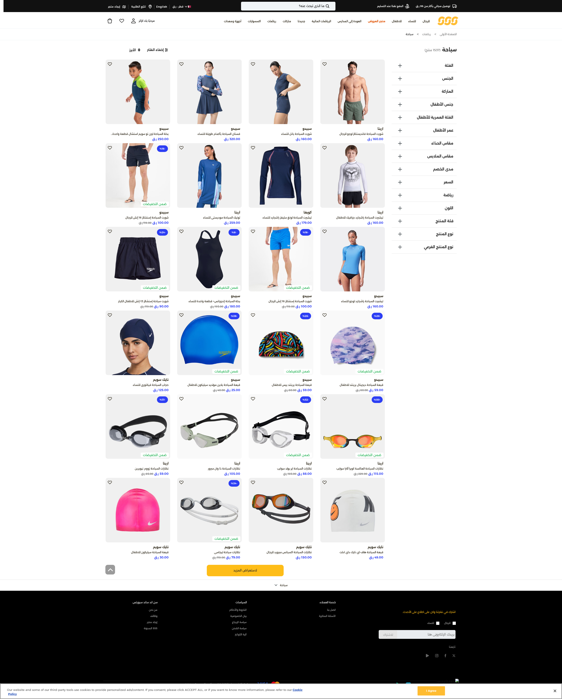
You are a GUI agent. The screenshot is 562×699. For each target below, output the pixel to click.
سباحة (409, 34)
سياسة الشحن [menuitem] (239, 628)
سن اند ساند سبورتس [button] (145, 602)
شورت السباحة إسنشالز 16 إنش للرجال (147, 217)
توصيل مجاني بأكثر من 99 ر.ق (433, 6)
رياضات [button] (271, 21)
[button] (157, 49)
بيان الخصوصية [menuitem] (238, 616)
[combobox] (288, 6)
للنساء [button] (412, 21)
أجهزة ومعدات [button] (232, 21)
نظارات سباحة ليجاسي (227, 552)
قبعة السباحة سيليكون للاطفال (150, 552)
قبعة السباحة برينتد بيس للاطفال (292, 385)
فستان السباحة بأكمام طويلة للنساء (219, 133)
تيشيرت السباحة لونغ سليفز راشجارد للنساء (287, 217)
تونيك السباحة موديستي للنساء (221, 217)
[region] (281, 691)
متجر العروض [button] (376, 21)
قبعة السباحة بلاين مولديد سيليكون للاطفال (213, 385)
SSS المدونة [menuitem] (150, 628)
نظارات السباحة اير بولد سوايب (294, 468)
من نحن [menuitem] (153, 609)
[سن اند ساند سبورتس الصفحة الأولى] (448, 20)
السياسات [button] (241, 602)
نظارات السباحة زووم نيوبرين (152, 468)
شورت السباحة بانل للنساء (296, 133)
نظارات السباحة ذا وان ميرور (224, 468)
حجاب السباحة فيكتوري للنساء (151, 385)
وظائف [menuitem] (153, 616)
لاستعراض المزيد (245, 570)
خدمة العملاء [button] (328, 602)
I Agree (431, 690)
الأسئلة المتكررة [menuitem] (327, 616)
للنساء (430, 623)
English (161, 7)
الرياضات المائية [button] (321, 21)
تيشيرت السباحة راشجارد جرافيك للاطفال (359, 217)
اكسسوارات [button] (254, 21)
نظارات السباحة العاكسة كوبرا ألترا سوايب (359, 468)
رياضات (426, 34)
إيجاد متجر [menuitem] (152, 622)
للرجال (447, 623)
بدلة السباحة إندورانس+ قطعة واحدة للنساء (214, 301)
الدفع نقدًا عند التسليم (390, 6)
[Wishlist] (121, 20)
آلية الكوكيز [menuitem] (241, 634)
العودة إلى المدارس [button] (349, 21)
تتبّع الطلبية (138, 6)
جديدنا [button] (301, 21)
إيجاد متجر (114, 6)
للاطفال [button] (397, 21)
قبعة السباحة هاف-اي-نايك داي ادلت (361, 552)
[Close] (555, 691)
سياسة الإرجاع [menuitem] (239, 622)
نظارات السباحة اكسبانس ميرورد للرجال (289, 552)
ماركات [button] (287, 21)
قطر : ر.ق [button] (178, 6)
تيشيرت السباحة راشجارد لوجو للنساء (362, 301)
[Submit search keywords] (331, 6)
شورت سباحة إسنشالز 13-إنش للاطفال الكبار (143, 301)
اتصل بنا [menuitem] (331, 609)
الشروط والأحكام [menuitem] (238, 609)
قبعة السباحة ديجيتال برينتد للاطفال (361, 385)
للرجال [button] (426, 21)
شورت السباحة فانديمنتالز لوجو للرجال (361, 133)
